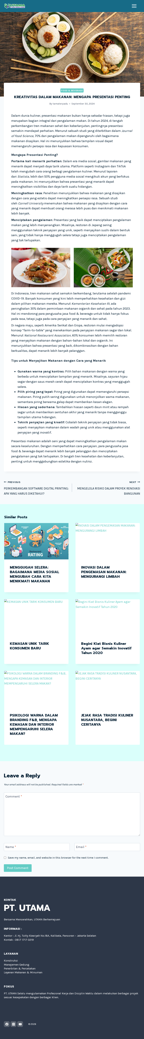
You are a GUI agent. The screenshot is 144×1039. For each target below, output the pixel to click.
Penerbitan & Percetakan (19, 968)
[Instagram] (13, 1024)
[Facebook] (7, 1024)
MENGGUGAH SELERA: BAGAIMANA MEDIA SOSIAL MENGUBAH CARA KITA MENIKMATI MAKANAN (34, 574)
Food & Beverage (72, 90)
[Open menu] (134, 6)
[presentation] (36, 541)
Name (10, 847)
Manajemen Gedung (16, 964)
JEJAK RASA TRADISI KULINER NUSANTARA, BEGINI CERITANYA (107, 720)
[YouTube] (20, 1024)
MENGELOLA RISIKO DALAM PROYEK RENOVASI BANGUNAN (108, 488)
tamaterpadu (60, 103)
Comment (13, 796)
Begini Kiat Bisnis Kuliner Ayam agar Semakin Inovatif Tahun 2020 (106, 648)
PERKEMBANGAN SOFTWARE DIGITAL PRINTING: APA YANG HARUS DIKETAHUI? (36, 488)
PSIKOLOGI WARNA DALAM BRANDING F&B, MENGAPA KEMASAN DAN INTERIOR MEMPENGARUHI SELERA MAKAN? (34, 724)
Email (81, 847)
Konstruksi (11, 960)
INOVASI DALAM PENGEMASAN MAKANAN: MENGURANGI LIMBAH (103, 572)
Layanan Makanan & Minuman (23, 972)
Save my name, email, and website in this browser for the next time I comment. (58, 857)
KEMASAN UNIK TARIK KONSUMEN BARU (29, 646)
